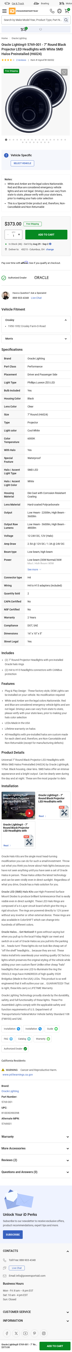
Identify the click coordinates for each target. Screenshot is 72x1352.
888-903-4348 (21, 298)
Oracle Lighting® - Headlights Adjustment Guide (52, 1028)
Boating (45, 3)
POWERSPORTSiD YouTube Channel (25, 1333)
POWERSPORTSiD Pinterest (34, 1333)
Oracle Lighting (19, 38)
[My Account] (59, 11)
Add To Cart (46, 234)
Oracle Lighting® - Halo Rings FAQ (7, 1038)
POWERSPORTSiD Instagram (44, 1333)
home (4, 38)
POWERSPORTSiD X (16, 1333)
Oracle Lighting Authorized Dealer (14, 1048)
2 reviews (21, 60)
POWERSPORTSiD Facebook (7, 1333)
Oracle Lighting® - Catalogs (24, 1038)
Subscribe (13, 1234)
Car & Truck (18, 3)
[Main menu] (4, 11)
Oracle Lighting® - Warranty (43, 1038)
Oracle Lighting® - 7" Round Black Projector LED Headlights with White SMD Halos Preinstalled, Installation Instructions (52, 798)
